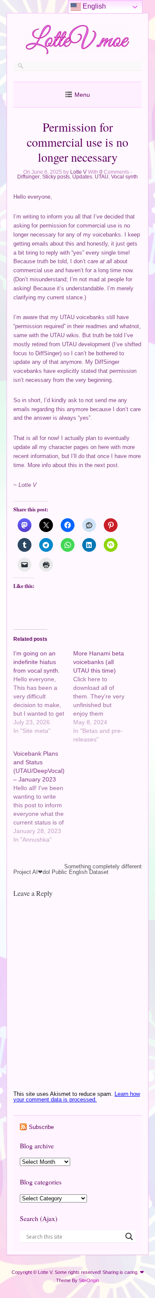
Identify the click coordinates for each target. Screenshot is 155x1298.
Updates (82, 176)
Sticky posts (56, 176)
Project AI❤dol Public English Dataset (60, 872)
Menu (82, 94)
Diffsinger (28, 176)
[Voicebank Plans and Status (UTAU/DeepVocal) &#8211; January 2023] (43, 796)
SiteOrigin (89, 1280)
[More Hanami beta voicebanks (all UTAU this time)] (103, 696)
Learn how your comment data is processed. (76, 1097)
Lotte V (78, 172)
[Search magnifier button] (129, 1236)
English (93, 6)
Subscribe (41, 1127)
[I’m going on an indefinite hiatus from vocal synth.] (43, 692)
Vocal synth (124, 176)
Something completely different (103, 866)
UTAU (101, 176)
